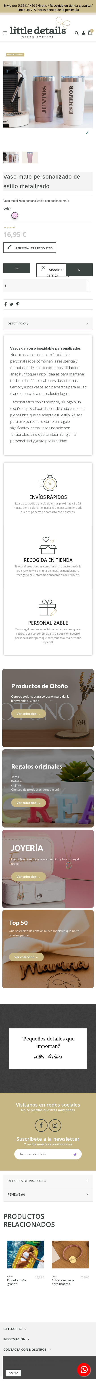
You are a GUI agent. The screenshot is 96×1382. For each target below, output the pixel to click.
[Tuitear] (11, 304)
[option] (11, 157)
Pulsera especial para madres (63, 1282)
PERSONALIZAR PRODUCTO (29, 247)
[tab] (48, 324)
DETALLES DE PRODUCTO (26, 1181)
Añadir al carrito (55, 272)
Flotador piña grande (16, 1282)
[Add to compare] (79, 269)
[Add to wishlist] (16, 268)
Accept (13, 1373)
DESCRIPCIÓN (17, 323)
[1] (75, 1154)
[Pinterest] (17, 304)
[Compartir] (5, 304)
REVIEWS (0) (16, 1194)
